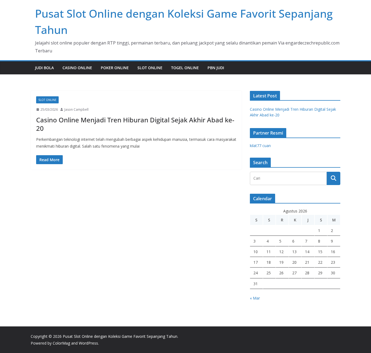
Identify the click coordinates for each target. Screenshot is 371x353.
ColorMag (61, 343)
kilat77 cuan (260, 145)
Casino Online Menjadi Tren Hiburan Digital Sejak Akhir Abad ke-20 (135, 124)
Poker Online (115, 67)
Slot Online (149, 67)
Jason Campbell (76, 109)
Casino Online (77, 67)
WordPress (88, 343)
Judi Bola (44, 67)
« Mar (255, 298)
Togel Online (185, 67)
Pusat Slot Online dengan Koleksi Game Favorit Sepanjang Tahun (120, 336)
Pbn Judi (215, 67)
